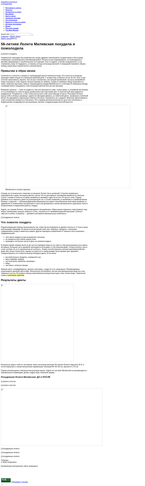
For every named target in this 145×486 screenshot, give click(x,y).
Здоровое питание (12, 18)
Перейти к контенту (9, 2)
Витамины (9, 14)
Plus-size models (12, 28)
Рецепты (8, 10)
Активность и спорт (13, 12)
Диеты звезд (10, 16)
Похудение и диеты (13, 8)
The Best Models (11, 30)
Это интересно (11, 20)
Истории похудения (13, 24)
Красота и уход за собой (15, 22)
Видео (8, 26)
